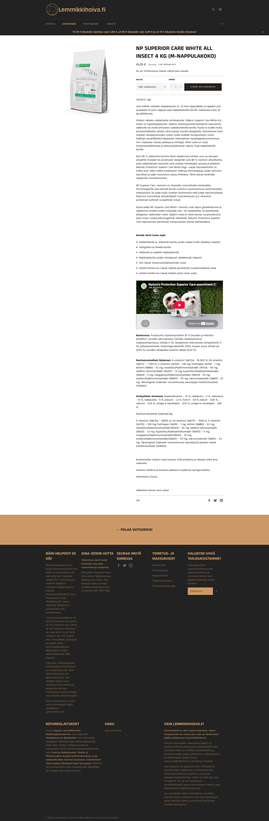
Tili (222, 24)
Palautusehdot (160, 575)
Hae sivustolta (113, 730)
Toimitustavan (151, 71)
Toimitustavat (160, 570)
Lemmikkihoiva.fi (60, 817)
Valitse (139, 79)
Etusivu (50, 24)
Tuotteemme (91, 24)
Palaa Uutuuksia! (136, 529)
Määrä (172, 79)
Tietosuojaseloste (162, 581)
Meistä (111, 24)
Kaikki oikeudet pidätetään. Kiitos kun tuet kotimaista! (93, 817)
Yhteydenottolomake (163, 586)
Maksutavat (158, 565)
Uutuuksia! (69, 24)
